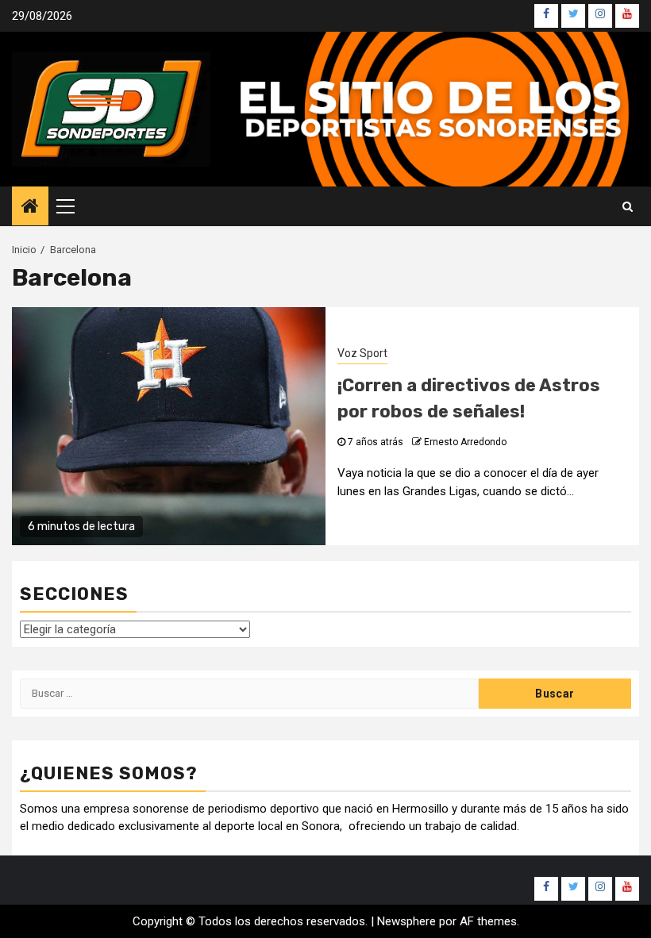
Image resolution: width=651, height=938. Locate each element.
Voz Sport (362, 353)
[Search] (628, 206)
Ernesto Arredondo (465, 442)
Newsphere (406, 921)
